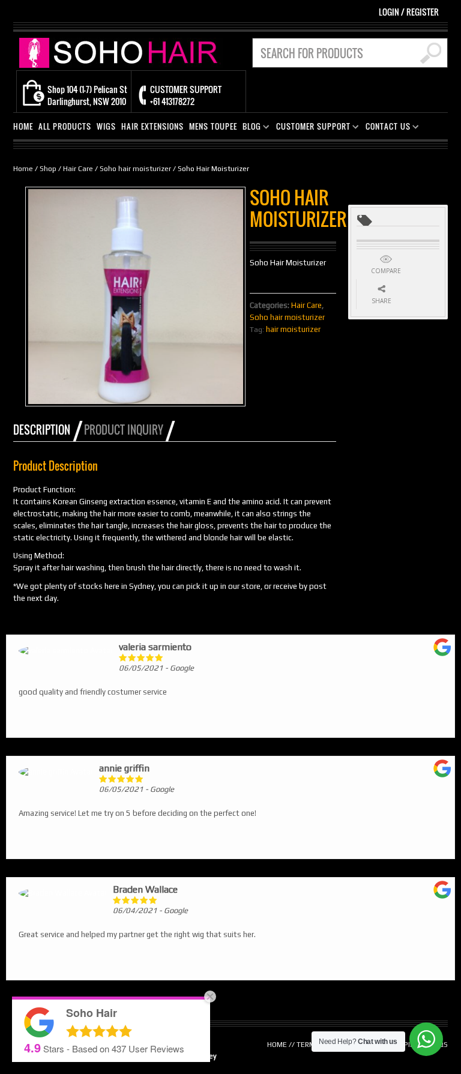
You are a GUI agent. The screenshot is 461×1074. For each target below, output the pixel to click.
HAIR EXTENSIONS (152, 126)
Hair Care (78, 168)
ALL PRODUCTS (64, 126)
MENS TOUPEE (213, 126)
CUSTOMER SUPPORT (311, 128)
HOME (23, 126)
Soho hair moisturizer (135, 168)
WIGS (106, 126)
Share (381, 301)
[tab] (47, 429)
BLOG (249, 128)
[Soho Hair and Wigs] (121, 51)
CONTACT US (386, 128)
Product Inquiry (123, 430)
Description (41, 430)
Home (23, 168)
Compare (386, 271)
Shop (48, 168)
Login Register (409, 11)
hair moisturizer (293, 329)
